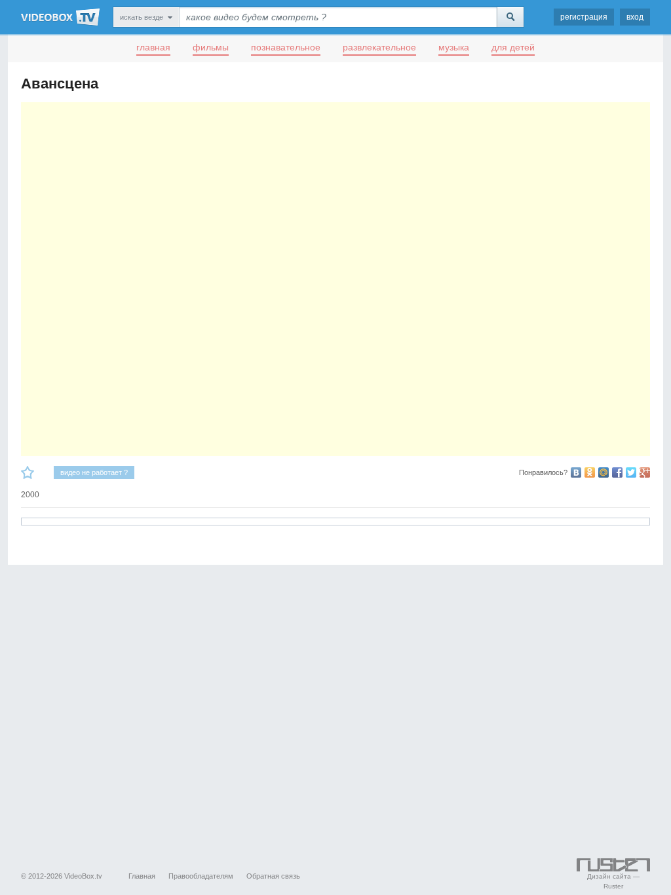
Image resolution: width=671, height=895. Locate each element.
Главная (141, 876)
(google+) (645, 472)
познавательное (285, 47)
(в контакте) (576, 472)
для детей (513, 47)
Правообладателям (200, 876)
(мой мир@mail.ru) (603, 472)
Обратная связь (273, 876)
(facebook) (617, 472)
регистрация (583, 17)
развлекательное (379, 47)
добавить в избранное (27, 472)
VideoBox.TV (60, 17)
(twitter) (631, 472)
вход (634, 17)
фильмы (211, 47)
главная (153, 47)
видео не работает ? (94, 472)
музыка (453, 47)
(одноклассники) (590, 472)
